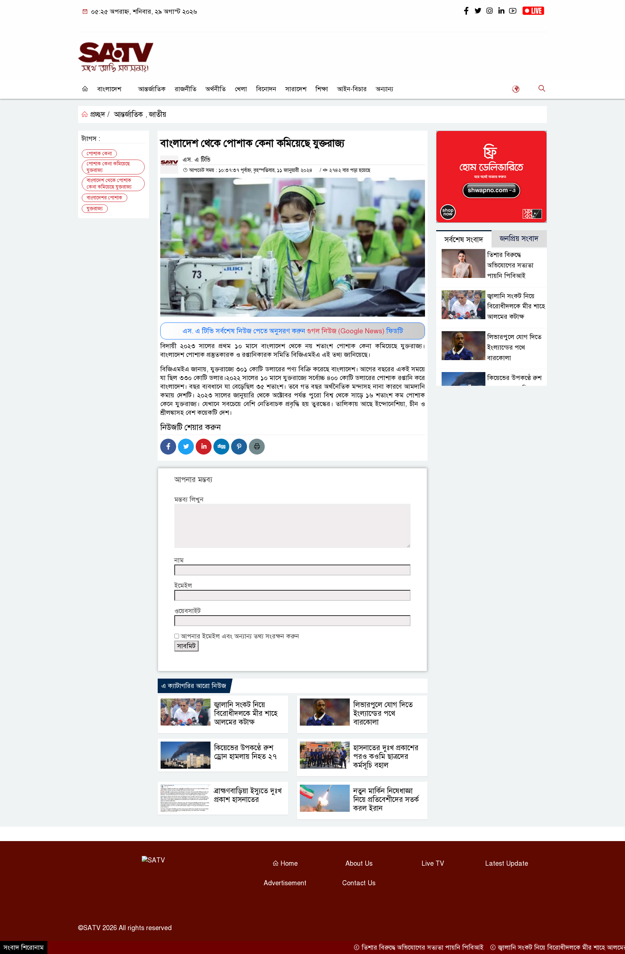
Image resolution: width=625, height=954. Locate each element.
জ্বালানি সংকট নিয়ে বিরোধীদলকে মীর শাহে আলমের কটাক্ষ (245, 713)
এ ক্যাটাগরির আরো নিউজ (193, 686)
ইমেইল (183, 586)
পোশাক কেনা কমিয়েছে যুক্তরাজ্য (108, 167)
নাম (179, 560)
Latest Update (506, 864)
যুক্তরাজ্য (95, 209)
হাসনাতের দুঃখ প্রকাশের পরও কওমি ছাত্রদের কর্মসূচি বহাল (385, 756)
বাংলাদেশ (109, 89)
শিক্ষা (321, 89)
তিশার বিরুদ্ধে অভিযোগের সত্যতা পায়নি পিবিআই (510, 265)
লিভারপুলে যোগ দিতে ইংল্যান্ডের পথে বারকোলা (383, 713)
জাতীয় (157, 114)
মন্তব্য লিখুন (189, 499)
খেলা (241, 89)
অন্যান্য (384, 89)
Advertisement (285, 883)
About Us (359, 864)
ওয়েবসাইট (187, 611)
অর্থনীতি (215, 89)
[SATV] (115, 54)
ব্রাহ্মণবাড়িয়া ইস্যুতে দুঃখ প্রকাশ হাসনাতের (248, 795)
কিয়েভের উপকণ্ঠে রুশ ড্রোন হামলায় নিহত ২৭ (245, 752)
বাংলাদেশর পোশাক (104, 198)
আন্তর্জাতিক (152, 89)
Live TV (433, 864)
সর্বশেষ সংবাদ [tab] (464, 239)
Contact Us (358, 883)
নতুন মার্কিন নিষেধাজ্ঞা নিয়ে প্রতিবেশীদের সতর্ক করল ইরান (386, 799)
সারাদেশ (295, 89)
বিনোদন (266, 89)
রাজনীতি (185, 89)
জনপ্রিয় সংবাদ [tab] (519, 238)
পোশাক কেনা (99, 154)
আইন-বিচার (352, 89)
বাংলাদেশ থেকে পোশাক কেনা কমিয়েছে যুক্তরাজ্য (109, 183)
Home (288, 864)
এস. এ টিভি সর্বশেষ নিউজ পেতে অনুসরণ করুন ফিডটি (293, 331)
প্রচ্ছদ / (99, 114)
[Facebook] (168, 447)
